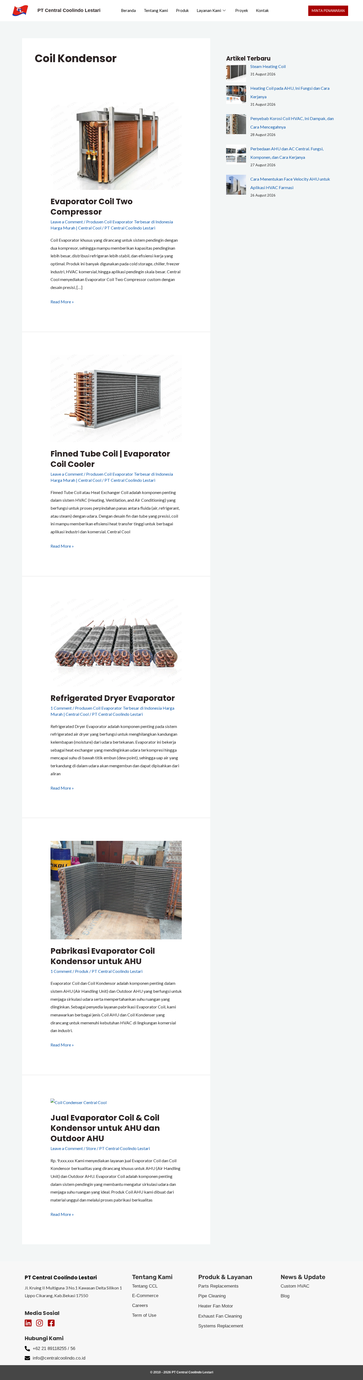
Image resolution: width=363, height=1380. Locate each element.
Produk (182, 10)
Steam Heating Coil (268, 66)
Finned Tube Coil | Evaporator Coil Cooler (110, 459)
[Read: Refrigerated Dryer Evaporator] (116, 642)
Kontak (262, 10)
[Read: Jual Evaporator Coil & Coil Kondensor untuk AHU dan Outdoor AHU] (78, 1101)
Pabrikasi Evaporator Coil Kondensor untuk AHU (102, 956)
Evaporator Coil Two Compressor (91, 207)
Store (91, 1148)
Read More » (62, 301)
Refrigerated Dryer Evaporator (112, 698)
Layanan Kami (209, 10)
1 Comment (61, 707)
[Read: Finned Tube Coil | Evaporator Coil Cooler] (116, 397)
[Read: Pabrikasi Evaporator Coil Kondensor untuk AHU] (116, 889)
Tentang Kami (156, 10)
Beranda (128, 10)
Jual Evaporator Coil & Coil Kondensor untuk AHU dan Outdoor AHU (105, 1128)
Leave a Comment (66, 221)
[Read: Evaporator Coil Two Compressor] (116, 145)
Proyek (241, 10)
